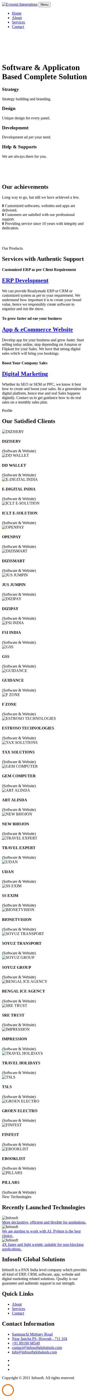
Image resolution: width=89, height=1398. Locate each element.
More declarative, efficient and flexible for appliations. (44, 1222)
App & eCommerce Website (37, 329)
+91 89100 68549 (26, 1343)
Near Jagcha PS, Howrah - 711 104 (39, 1339)
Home (17, 13)
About (17, 18)
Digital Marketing (25, 374)
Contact (18, 27)
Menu (44, 4)
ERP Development (25, 280)
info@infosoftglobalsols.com (34, 1352)
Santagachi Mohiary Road (32, 1334)
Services (18, 22)
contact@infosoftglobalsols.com (37, 1347)
